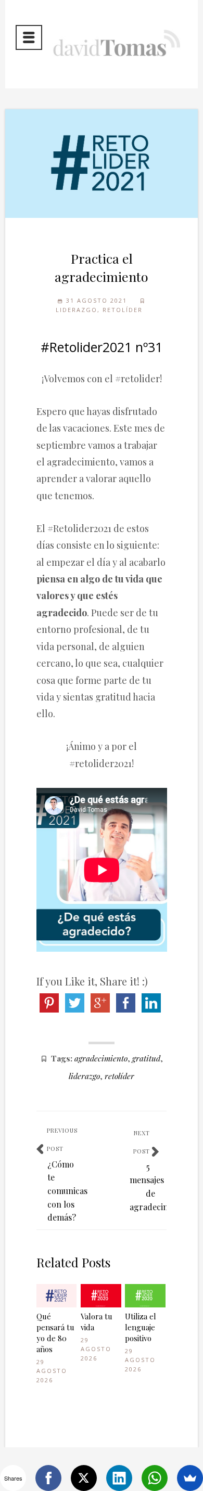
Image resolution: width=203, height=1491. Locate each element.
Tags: (61, 1058)
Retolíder (123, 310)
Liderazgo (76, 310)
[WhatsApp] (155, 1478)
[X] (84, 1478)
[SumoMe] (190, 1478)
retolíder (119, 1075)
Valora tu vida (96, 1321)
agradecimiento (101, 1058)
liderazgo (84, 1075)
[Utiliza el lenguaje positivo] (145, 1295)
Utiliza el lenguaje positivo (140, 1327)
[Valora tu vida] (101, 1295)
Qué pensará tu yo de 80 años (55, 1332)
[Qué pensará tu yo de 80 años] (56, 1295)
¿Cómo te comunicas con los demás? (67, 1191)
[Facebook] (48, 1478)
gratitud (146, 1058)
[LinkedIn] (119, 1478)
